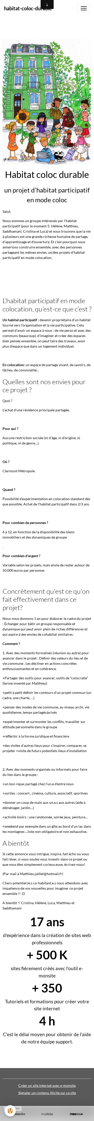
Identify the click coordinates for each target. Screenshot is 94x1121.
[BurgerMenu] (83, 8)
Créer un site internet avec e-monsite (47, 1085)
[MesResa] (76, 1113)
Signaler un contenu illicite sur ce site (47, 1093)
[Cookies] (10, 1110)
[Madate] (47, 1113)
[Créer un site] (17, 1113)
